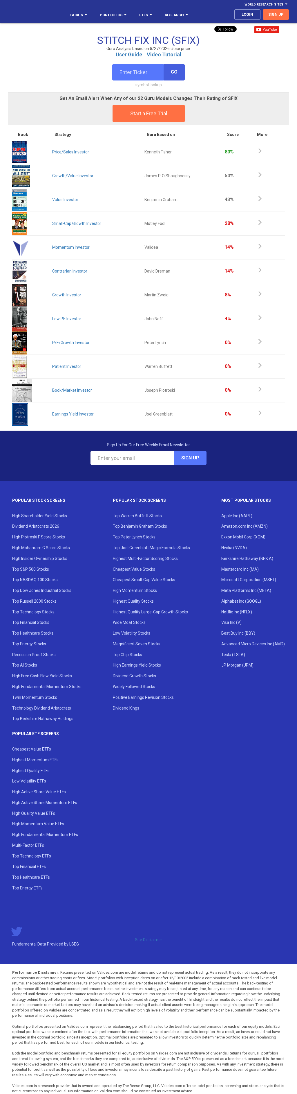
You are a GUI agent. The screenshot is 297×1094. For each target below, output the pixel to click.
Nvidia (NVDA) (234, 547)
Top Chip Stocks (127, 654)
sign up (276, 14)
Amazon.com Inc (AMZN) (244, 526)
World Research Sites (264, 4)
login (247, 14)
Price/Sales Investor (70, 152)
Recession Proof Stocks (34, 654)
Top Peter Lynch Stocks (134, 537)
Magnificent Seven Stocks (136, 644)
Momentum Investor (71, 247)
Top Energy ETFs (27, 888)
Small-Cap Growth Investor (76, 223)
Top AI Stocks (24, 665)
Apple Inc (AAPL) (236, 515)
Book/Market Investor (72, 390)
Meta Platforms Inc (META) (246, 590)
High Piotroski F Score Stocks (38, 537)
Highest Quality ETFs (31, 770)
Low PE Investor (66, 318)
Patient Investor (66, 366)
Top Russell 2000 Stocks (34, 601)
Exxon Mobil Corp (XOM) (243, 537)
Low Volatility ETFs (29, 781)
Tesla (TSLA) (233, 654)
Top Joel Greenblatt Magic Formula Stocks (151, 547)
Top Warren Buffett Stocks (137, 515)
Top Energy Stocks (29, 644)
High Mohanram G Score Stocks (41, 547)
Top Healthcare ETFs (31, 877)
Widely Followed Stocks (134, 686)
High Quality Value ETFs (33, 813)
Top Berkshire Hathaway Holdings (42, 718)
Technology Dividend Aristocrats (41, 708)
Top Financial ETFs (29, 866)
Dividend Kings (126, 708)
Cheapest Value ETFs (31, 749)
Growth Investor (66, 295)
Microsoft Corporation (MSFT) (248, 579)
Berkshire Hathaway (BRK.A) (247, 558)
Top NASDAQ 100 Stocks (35, 579)
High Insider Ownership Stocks (39, 558)
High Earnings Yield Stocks (137, 665)
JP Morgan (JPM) (237, 665)
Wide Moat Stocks (129, 622)
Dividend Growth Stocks (134, 676)
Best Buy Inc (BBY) (238, 633)
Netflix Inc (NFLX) (236, 612)
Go (174, 72)
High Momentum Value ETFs (38, 823)
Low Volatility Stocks (131, 633)
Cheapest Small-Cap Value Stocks (144, 579)
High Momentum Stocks (135, 590)
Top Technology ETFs (31, 856)
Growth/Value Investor (72, 175)
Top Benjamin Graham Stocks (140, 526)
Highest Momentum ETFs (35, 760)
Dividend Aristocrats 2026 (35, 526)
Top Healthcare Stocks (32, 633)
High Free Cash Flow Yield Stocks (42, 676)
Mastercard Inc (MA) (240, 569)
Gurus (76, 15)
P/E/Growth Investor (71, 342)
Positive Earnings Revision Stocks (143, 697)
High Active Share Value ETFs (39, 791)
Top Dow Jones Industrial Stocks (41, 590)
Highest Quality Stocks (133, 601)
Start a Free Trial (148, 113)
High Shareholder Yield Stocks (39, 515)
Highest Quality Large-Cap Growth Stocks (150, 612)
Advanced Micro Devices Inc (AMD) (253, 644)
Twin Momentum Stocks (34, 697)
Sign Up (190, 458)
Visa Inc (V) (231, 622)
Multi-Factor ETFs (28, 845)
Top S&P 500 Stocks (30, 569)
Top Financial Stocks (30, 622)
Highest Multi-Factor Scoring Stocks (145, 558)
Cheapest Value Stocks (134, 569)
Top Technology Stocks (33, 612)
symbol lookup (148, 85)
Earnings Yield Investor (73, 414)
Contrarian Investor (69, 271)
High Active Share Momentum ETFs (44, 802)
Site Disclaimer (148, 939)
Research (174, 15)
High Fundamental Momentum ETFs (45, 834)
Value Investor (65, 199)
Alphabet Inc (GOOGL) (241, 601)
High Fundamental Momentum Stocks (47, 686)
